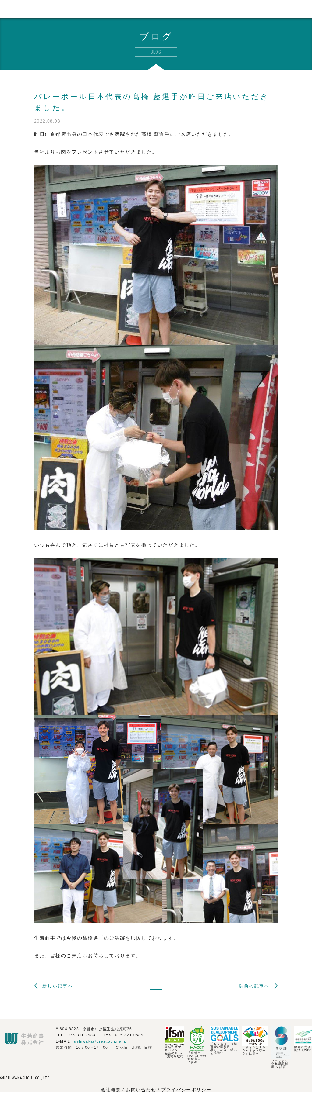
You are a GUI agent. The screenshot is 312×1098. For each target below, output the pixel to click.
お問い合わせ (142, 1089)
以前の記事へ (254, 985)
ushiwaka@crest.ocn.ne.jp (100, 1041)
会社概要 (111, 1089)
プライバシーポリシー (186, 1089)
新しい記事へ (57, 985)
